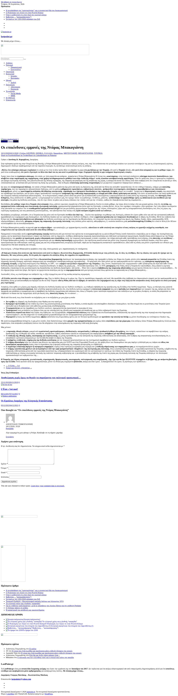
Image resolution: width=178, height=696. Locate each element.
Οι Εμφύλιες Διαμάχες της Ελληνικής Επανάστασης (26, 400)
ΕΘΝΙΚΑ (39, 153)
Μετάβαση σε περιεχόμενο (11, 2)
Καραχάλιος (58, 153)
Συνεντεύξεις (16, 69)
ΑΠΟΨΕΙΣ (30, 153)
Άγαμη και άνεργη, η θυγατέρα (19, 368)
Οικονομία (10, 72)
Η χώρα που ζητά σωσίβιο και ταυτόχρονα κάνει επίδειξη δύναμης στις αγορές (42, 651)
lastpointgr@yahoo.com (21, 679)
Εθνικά (8, 80)
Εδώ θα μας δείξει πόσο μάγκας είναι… (44, 655)
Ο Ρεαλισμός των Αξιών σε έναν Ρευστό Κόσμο (24, 13)
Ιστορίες (14, 76)
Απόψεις (9, 63)
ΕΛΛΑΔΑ (48, 153)
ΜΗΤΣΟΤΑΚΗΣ (70, 153)
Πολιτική (9, 65)
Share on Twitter (22, 155)
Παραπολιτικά (16, 67)
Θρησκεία (14, 89)
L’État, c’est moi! (9, 389)
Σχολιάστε (10, 437)
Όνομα (4, 468)
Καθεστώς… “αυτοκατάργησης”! (18, 17)
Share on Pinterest (49, 155)
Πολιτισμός (10, 85)
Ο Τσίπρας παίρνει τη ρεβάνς (17, 608)
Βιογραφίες (15, 78)
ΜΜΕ (13, 96)
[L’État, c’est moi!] (6, 385)
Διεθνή (13, 83)
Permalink (10, 429)
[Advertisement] (89, 120)
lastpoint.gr (6, 36)
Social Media (16, 93)
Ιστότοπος (5, 477)
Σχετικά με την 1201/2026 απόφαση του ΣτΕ (23, 19)
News (10, 141)
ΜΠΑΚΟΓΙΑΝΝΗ (85, 153)
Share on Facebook (8, 155)
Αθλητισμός (15, 87)
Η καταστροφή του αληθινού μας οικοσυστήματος (25, 610)
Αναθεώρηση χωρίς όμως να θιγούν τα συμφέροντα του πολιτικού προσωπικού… (41, 377)
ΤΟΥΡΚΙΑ (98, 153)
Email (4, 472)
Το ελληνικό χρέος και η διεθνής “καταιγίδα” (23, 603)
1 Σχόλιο (22, 153)
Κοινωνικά (10, 74)
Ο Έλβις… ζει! (13, 366)
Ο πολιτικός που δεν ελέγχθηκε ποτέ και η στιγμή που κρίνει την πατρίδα (45, 657)
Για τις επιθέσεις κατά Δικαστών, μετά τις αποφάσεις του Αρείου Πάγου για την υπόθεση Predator (43, 606)
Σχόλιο (4, 464)
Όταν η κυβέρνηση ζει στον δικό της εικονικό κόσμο (26, 15)
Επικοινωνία (10, 100)
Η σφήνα (32, 649)
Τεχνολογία (10, 91)
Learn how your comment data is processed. (48, 486)
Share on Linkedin (35, 155)
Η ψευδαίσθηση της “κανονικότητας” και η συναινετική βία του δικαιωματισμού (37, 10)
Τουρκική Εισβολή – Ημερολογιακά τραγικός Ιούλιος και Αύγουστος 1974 (34, 601)
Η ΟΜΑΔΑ (10, 98)
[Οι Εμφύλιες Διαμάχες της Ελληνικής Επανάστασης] (9, 396)
